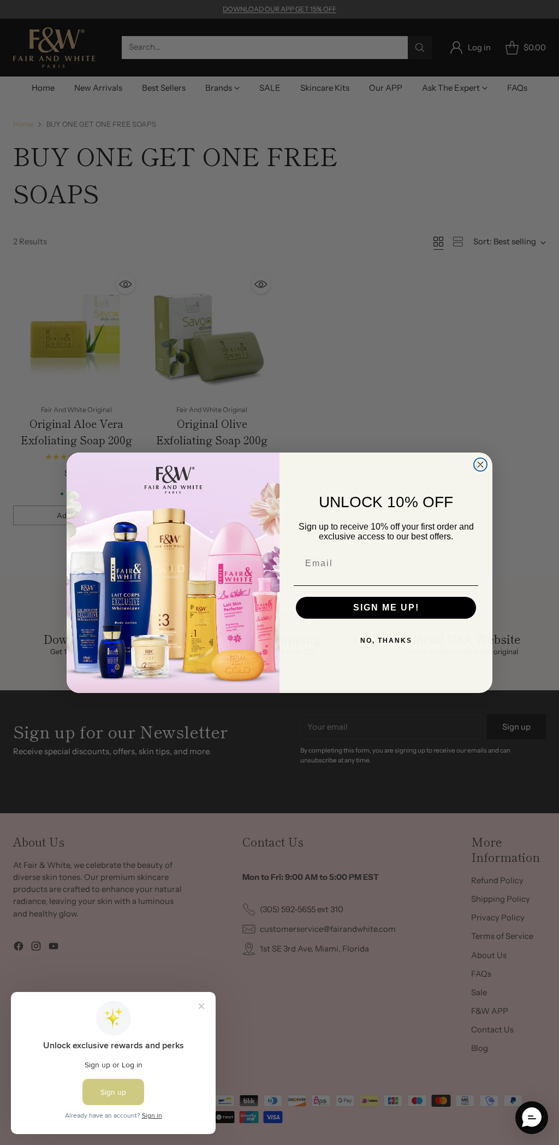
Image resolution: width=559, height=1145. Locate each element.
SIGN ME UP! (386, 607)
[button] (531, 1117)
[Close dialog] (480, 464)
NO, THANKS (386, 640)
